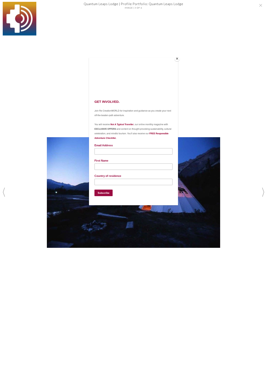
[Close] (177, 58)
